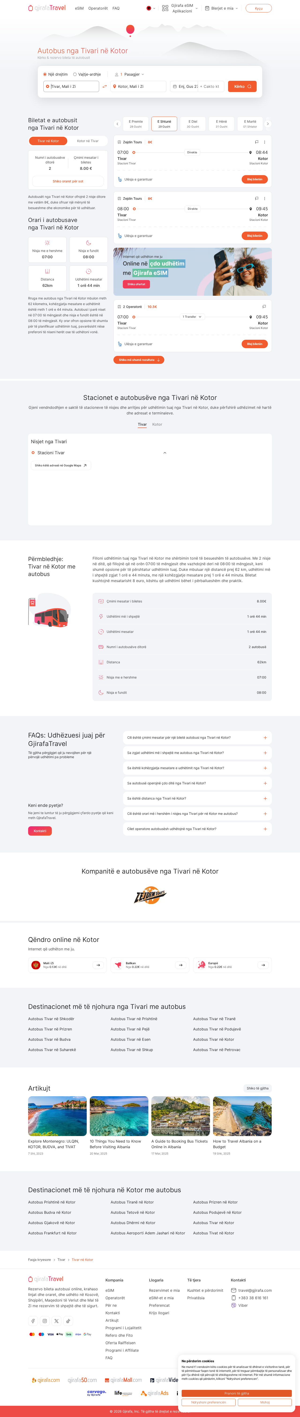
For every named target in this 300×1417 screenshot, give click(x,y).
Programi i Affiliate (122, 1350)
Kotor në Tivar (87, 141)
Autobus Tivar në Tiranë (214, 1018)
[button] (197, 737)
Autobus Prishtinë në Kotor (51, 1202)
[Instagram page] (44, 1321)
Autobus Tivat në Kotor (213, 1233)
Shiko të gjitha (258, 1088)
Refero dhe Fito (119, 1335)
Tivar (142, 424)
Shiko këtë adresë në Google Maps (58, 465)
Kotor (157, 424)
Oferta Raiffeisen (120, 1342)
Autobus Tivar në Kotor (213, 1039)
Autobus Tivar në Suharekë (52, 1049)
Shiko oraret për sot (68, 181)
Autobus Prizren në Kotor (215, 1202)
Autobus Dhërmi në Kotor (133, 1222)
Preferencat (159, 1305)
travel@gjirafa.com (255, 1290)
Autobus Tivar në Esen (130, 1039)
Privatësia (196, 1297)
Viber (243, 1305)
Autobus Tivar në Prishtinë (134, 1018)
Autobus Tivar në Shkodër (51, 1018)
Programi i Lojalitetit (123, 1327)
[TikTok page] (68, 1321)
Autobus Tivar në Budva (49, 1039)
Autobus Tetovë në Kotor (133, 1212)
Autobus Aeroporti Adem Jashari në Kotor (148, 1233)
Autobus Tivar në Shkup (132, 1049)
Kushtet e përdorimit (205, 1290)
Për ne (111, 1305)
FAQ (116, 8)
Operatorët (98, 8)
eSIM (79, 8)
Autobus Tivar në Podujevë (217, 1029)
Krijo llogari (159, 1312)
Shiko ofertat (136, 284)
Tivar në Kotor (48, 141)
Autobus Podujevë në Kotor (217, 1212)
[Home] (47, 8)
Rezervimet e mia (164, 1290)
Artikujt (112, 1320)
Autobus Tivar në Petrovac (216, 1049)
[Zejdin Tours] (150, 895)
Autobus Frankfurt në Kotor (52, 1233)
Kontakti (40, 831)
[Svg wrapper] (45, 1380)
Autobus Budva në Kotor (49, 1212)
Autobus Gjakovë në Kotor (51, 1222)
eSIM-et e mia (161, 1297)
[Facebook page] (33, 1321)
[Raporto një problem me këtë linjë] (256, 142)
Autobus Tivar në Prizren (50, 1029)
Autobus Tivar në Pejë (130, 1029)
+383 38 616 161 (253, 1297)
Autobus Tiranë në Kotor (132, 1202)
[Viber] (233, 1305)
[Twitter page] (56, 1321)
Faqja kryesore (39, 1260)
